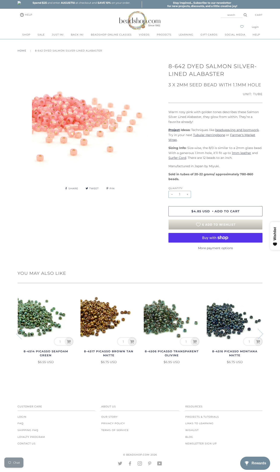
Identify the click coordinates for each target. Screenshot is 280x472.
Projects (164, 34)
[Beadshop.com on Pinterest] (149, 464)
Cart (258, 14)
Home (22, 50)
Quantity (175, 188)
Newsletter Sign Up (201, 443)
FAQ (20, 423)
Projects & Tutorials (202, 416)
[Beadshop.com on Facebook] (130, 464)
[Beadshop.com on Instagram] (140, 464)
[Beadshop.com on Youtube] (159, 464)
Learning (186, 34)
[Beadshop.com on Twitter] (120, 464)
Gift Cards (209, 34)
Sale (41, 34)
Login (255, 26)
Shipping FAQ (28, 430)
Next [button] (258, 334)
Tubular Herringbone (209, 135)
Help (28, 14)
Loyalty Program (31, 436)
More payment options (215, 248)
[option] (81, 2)
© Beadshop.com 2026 (140, 454)
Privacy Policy (113, 423)
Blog (189, 436)
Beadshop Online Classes (111, 34)
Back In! (77, 34)
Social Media (235, 34)
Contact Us (27, 443)
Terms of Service (115, 430)
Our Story (109, 416)
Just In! (58, 34)
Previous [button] (21, 334)
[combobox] (232, 15)
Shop (26, 34)
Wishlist (192, 430)
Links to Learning (199, 423)
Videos (144, 34)
